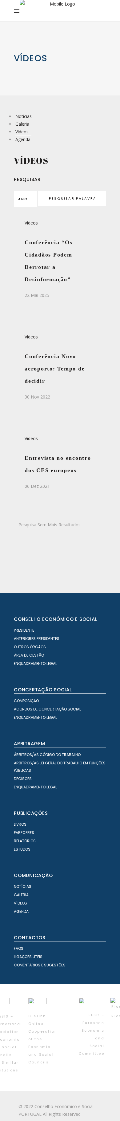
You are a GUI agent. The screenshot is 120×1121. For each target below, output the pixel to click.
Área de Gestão (29, 655)
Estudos (22, 849)
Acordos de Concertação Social (47, 709)
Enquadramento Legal (35, 663)
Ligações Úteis (28, 956)
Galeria (22, 124)
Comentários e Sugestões (40, 965)
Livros (20, 824)
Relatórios (25, 841)
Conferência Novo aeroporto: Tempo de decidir (55, 368)
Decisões (23, 778)
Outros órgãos (30, 647)
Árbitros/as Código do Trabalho (47, 754)
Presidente (24, 630)
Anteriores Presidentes (36, 638)
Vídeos (22, 132)
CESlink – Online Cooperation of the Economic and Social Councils (42, 1039)
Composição (26, 700)
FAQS (18, 948)
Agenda (22, 139)
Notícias (23, 116)
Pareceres (24, 832)
